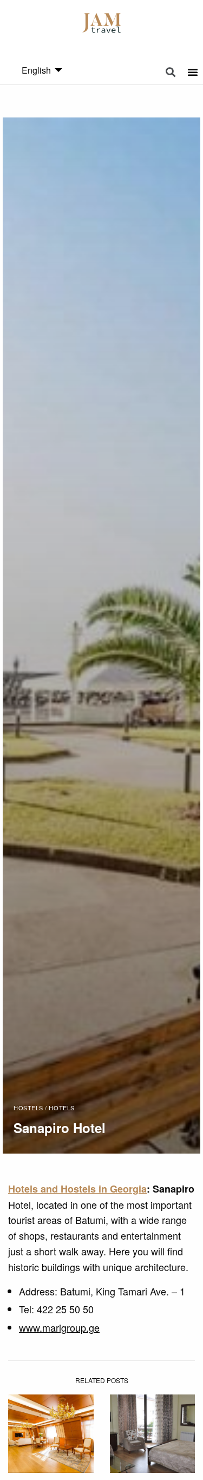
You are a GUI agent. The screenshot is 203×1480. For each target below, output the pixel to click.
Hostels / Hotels (44, 1108)
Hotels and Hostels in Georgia (77, 1189)
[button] (171, 72)
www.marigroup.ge (59, 1327)
